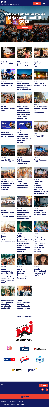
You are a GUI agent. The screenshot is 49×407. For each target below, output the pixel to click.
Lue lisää (24, 27)
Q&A (37, 3)
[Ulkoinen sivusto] (24, 332)
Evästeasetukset (20, 401)
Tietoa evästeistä (4, 401)
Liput (44, 385)
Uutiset (2, 384)
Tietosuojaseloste (12, 401)
